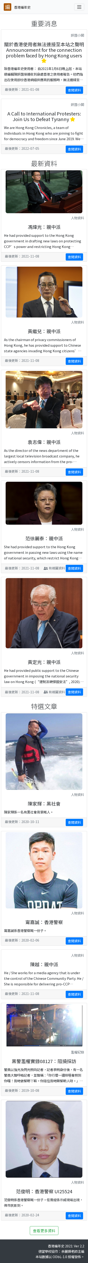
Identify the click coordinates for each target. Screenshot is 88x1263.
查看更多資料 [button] (44, 1230)
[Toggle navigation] (79, 6)
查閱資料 (74, 90)
